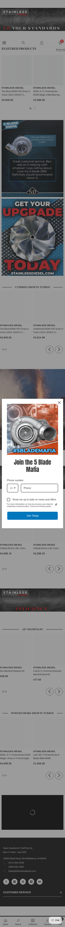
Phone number (15, 480)
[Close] (59, 402)
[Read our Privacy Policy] (56, 504)
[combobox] (12, 488)
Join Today (33, 515)
